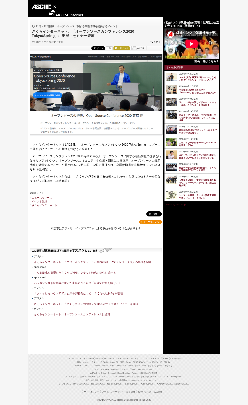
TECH (91, 358)
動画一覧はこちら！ (206, 61)
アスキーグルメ (104, 377)
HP (161, 362)
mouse (85, 362)
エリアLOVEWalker (81, 384)
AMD (122, 362)
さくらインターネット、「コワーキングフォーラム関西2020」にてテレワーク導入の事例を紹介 (92, 262)
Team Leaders (119, 377)
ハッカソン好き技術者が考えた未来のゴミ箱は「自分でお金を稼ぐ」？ (77, 282)
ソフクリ (168, 366)
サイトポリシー (91, 391)
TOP (68, 358)
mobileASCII (134, 380)
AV (132, 358)
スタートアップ (155, 358)
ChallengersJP (176, 377)
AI (73, 358)
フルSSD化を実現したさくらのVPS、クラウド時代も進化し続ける (75, 272)
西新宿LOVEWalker (115, 384)
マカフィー (94, 362)
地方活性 (146, 377)
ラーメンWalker (65, 384)
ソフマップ (126, 369)
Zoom (144, 366)
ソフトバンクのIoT (155, 366)
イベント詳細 (39, 201)
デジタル (99, 358)
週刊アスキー (105, 380)
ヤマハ (137, 366)
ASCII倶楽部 (175, 358)
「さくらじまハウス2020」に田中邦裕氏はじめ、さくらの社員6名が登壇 (78, 293)
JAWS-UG (88, 366)
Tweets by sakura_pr (175, 204)
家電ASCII (92, 377)
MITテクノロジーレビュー (151, 380)
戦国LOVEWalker (181, 384)
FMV (79, 362)
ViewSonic (115, 369)
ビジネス (83, 358)
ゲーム (166, 358)
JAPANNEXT (151, 373)
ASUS (142, 373)
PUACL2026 (163, 377)
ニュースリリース (42, 197)
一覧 (109, 48)
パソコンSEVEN (151, 362)
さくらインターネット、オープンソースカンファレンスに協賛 (72, 314)
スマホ (144, 358)
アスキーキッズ (71, 377)
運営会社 (130, 391)
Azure (123, 366)
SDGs (153, 377)
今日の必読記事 (92, 380)
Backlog (126, 373)
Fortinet (135, 373)
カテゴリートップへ (150, 222)
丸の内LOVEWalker (165, 384)
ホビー (118, 358)
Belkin (130, 366)
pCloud (150, 369)
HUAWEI (78, 366)
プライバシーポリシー (113, 391)
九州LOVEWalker (148, 384)
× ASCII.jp (46, 7)
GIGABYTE (104, 369)
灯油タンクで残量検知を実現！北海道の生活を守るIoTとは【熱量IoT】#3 (191, 24)
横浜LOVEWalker (98, 384)
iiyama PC (114, 362)
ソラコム (102, 373)
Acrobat (105, 366)
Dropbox (111, 373)
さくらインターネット (44, 205)
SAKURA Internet (56, 13)
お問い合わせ (144, 391)
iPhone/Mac (109, 358)
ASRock (93, 373)
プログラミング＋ (133, 377)
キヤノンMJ (115, 366)
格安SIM (83, 377)
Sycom (128, 362)
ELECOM (104, 362)
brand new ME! (138, 369)
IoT (77, 358)
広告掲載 (158, 391)
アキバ (137, 358)
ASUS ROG (138, 362)
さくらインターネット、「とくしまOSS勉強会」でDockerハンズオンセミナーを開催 (86, 303)
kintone (97, 366)
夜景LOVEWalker (132, 384)
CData (119, 373)
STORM (167, 362)
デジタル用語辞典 (119, 380)
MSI (96, 369)
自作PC (126, 358)
